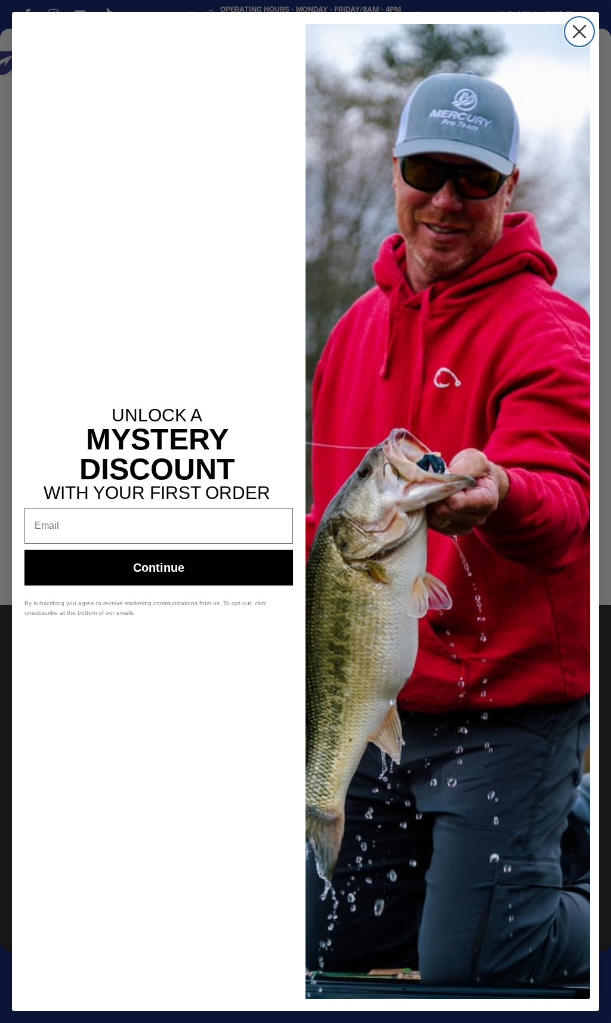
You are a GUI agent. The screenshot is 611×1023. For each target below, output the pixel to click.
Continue (158, 567)
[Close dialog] (579, 32)
